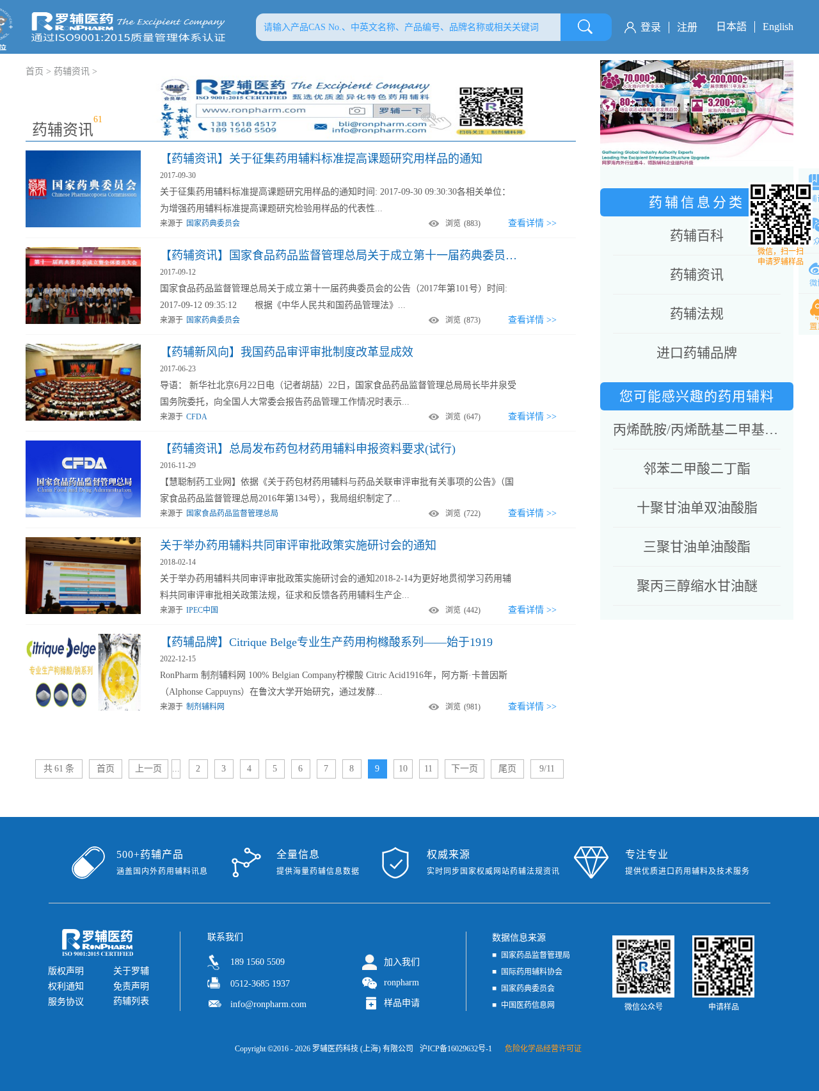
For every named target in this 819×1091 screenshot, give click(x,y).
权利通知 (66, 986)
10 (403, 768)
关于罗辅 (131, 971)
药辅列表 (131, 1001)
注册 (687, 27)
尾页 (507, 768)
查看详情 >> (532, 223)
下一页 (464, 768)
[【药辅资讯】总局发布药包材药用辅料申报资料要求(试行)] (83, 444)
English (778, 26)
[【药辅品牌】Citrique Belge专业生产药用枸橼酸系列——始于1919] (83, 638)
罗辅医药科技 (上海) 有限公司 (362, 1048)
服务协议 (66, 1001)
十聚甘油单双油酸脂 (697, 507)
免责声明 (131, 986)
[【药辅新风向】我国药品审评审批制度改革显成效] (83, 348)
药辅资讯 (72, 71)
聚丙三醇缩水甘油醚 (697, 586)
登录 (650, 27)
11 (428, 768)
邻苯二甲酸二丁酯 (697, 468)
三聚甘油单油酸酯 (697, 546)
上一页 (148, 768)
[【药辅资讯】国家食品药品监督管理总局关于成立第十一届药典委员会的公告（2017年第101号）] (83, 251)
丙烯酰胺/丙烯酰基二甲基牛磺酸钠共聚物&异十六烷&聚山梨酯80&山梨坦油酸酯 (697, 429)
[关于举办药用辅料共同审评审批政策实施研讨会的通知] (83, 541)
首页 (106, 768)
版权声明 (66, 971)
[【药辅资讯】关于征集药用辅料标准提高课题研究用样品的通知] (83, 154)
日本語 (731, 26)
